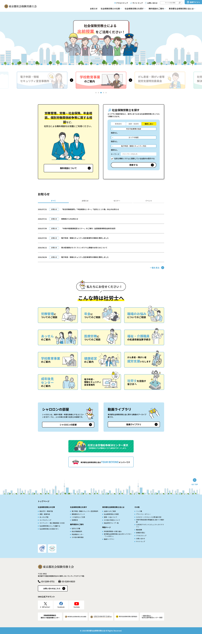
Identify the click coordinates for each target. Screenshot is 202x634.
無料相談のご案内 (156, 8)
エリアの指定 (134, 137)
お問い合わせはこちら (51, 588)
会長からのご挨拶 (110, 511)
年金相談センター (78, 534)
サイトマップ (137, 3)
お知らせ (94, 8)
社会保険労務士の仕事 (110, 8)
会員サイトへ (195, 2)
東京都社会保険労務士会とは (181, 8)
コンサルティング (45, 520)
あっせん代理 (44, 517)
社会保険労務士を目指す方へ (49, 529)
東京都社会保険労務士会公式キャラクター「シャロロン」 (118, 535)
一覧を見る (154, 267)
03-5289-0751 (47, 581)
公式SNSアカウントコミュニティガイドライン (150, 525)
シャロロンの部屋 (68, 424)
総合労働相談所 (77, 531)
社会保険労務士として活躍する (50, 526)
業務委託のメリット (78, 514)
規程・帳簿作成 (45, 514)
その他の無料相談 (78, 537)
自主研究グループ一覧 (111, 523)
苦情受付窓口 (140, 533)
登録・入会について (110, 517)
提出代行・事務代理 (46, 511)
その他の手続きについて (112, 520)
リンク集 (139, 511)
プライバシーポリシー (143, 514)
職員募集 (139, 530)
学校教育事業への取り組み (113, 531)
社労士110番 (76, 528)
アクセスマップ (122, 3)
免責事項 (75, 520)
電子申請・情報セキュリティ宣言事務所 (85, 511)
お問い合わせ (152, 3)
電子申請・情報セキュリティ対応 (133, 146)
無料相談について (68, 168)
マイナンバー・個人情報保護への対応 (52, 523)
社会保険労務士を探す (134, 8)
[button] (71, 80)
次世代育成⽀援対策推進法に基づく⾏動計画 (150, 521)
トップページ (43, 501)
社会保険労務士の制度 (111, 514)
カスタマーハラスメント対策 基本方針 (148, 517)
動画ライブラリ (133, 424)
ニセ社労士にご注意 (78, 517)
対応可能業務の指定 (133, 129)
